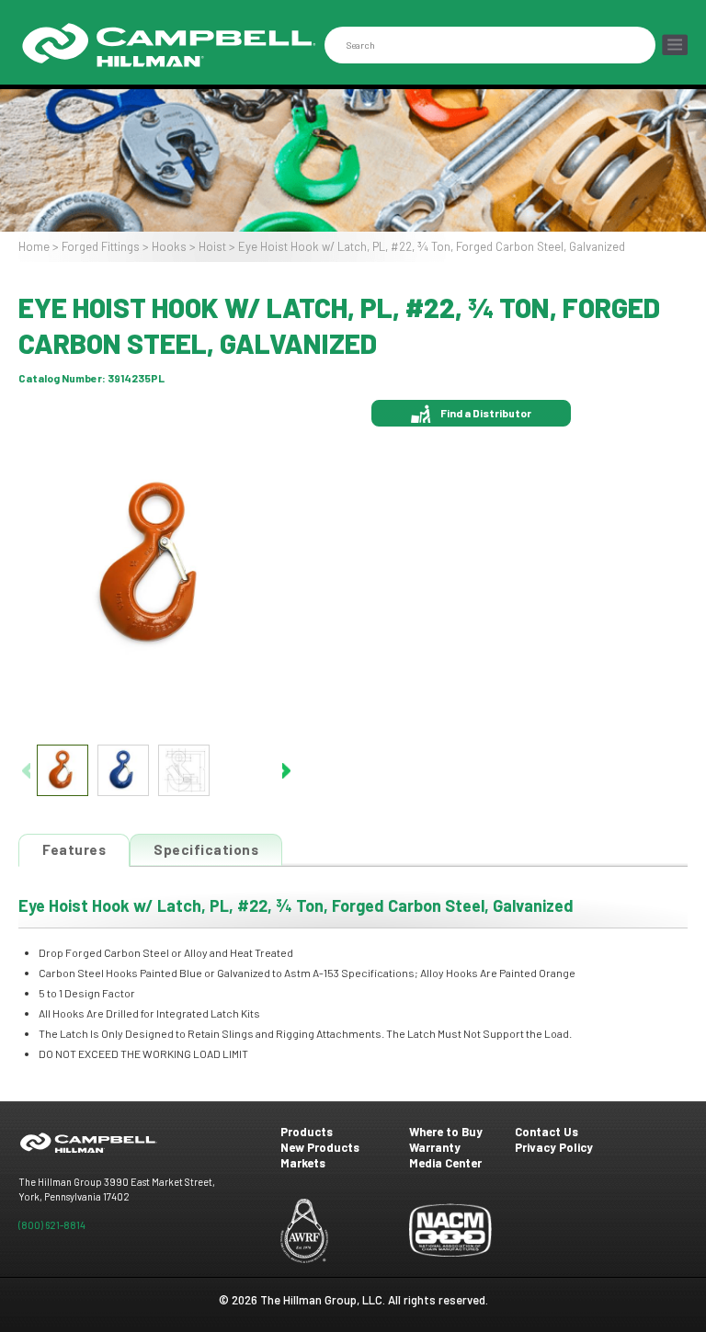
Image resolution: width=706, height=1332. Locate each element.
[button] (286, 770)
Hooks (169, 246)
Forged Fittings (101, 246)
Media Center (445, 1163)
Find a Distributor (485, 412)
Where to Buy (446, 1131)
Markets (302, 1163)
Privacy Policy (554, 1147)
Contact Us (546, 1131)
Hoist (212, 246)
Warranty (435, 1147)
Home (34, 246)
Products (306, 1131)
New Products (319, 1147)
